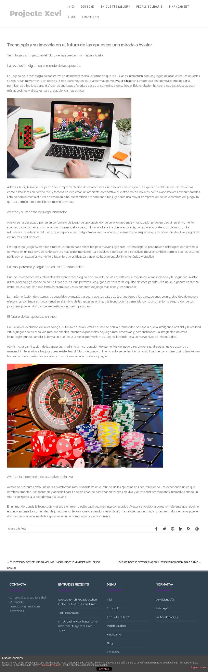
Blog (71, 17)
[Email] (197, 529)
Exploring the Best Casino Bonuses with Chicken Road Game (159, 562)
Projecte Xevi (36, 13)
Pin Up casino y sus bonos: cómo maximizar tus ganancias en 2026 (78, 626)
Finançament (179, 6)
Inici (70, 6)
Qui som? (87, 6)
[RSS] (189, 529)
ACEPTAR (104, 669)
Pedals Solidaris (149, 6)
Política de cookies (167, 617)
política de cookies (51, 665)
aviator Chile (123, 80)
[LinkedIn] (181, 529)
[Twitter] (164, 529)
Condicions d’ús (165, 599)
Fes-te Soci (90, 17)
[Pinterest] (172, 529)
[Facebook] (156, 529)
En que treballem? (115, 6)
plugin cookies (198, 667)
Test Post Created (68, 612)
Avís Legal (162, 608)
